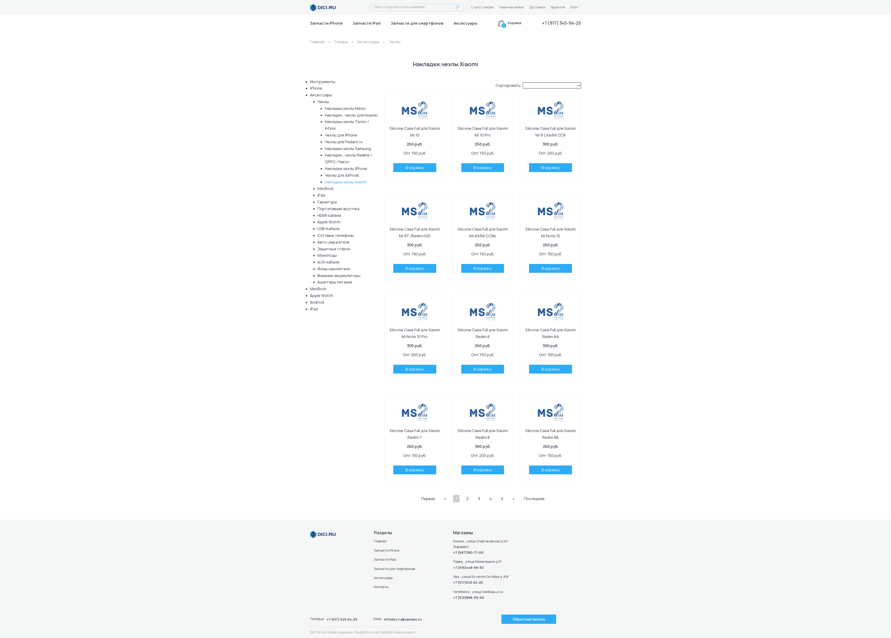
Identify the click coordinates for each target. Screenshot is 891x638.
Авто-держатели (333, 242)
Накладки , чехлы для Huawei (351, 115)
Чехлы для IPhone (341, 135)
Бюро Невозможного (400, 632)
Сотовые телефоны (335, 235)
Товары (341, 41)
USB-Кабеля (328, 228)
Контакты (381, 587)
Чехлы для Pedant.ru (343, 141)
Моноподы (327, 255)
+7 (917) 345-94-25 (561, 23)
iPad (321, 195)
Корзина (514, 23)
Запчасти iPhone (326, 23)
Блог (574, 7)
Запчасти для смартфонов (417, 23)
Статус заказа (482, 7)
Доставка (537, 7)
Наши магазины (511, 7)
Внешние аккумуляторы (338, 275)
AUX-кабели (328, 262)
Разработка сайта (368, 632)
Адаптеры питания (334, 282)
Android (317, 302)
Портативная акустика (338, 208)
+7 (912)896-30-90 (468, 597)
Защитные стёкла (333, 248)
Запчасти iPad (367, 23)
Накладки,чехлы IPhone (346, 168)
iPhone (316, 88)
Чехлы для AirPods (342, 175)
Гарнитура (327, 202)
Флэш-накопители (333, 268)
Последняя (534, 498)
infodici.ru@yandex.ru (403, 619)
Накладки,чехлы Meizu (345, 108)
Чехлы (394, 41)
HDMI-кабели (329, 215)
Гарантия (557, 7)
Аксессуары (465, 23)
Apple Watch (328, 222)
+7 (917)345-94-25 (468, 582)
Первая (428, 498)
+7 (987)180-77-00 (468, 552)
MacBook (325, 188)
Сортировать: (509, 85)
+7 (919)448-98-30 (468, 567)
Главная (317, 41)
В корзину (415, 167)
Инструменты (322, 81)
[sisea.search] (457, 7)
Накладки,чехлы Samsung (348, 148)
